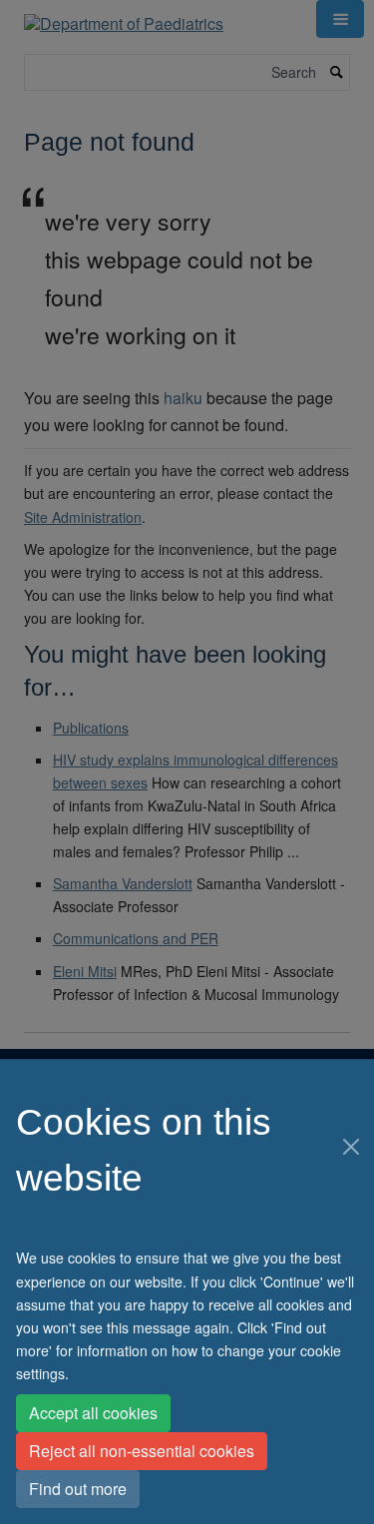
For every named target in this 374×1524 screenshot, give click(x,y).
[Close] (351, 1147)
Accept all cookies (93, 1412)
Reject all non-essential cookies (141, 1450)
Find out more (78, 1488)
